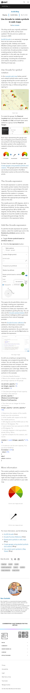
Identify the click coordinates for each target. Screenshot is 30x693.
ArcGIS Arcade (6, 39)
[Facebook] (19, 633)
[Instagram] (23, 636)
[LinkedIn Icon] (18, 559)
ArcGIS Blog (5, 6)
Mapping (5, 15)
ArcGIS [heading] (3, 642)
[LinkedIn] (26, 633)
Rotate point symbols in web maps (15, 539)
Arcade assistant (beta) (16, 313)
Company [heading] (4, 652)
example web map (11, 76)
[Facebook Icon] (15, 559)
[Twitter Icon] (11, 559)
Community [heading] (4, 645)
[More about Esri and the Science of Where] (5, 636)
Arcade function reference (15, 322)
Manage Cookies (6, 684)
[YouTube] (26, 636)
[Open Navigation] (28, 2)
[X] (23, 633)
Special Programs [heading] (6, 655)
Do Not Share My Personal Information (11, 688)
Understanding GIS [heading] (6, 648)
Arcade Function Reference (13, 537)
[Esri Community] (19, 636)
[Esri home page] (4, 2)
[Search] (24, 2)
